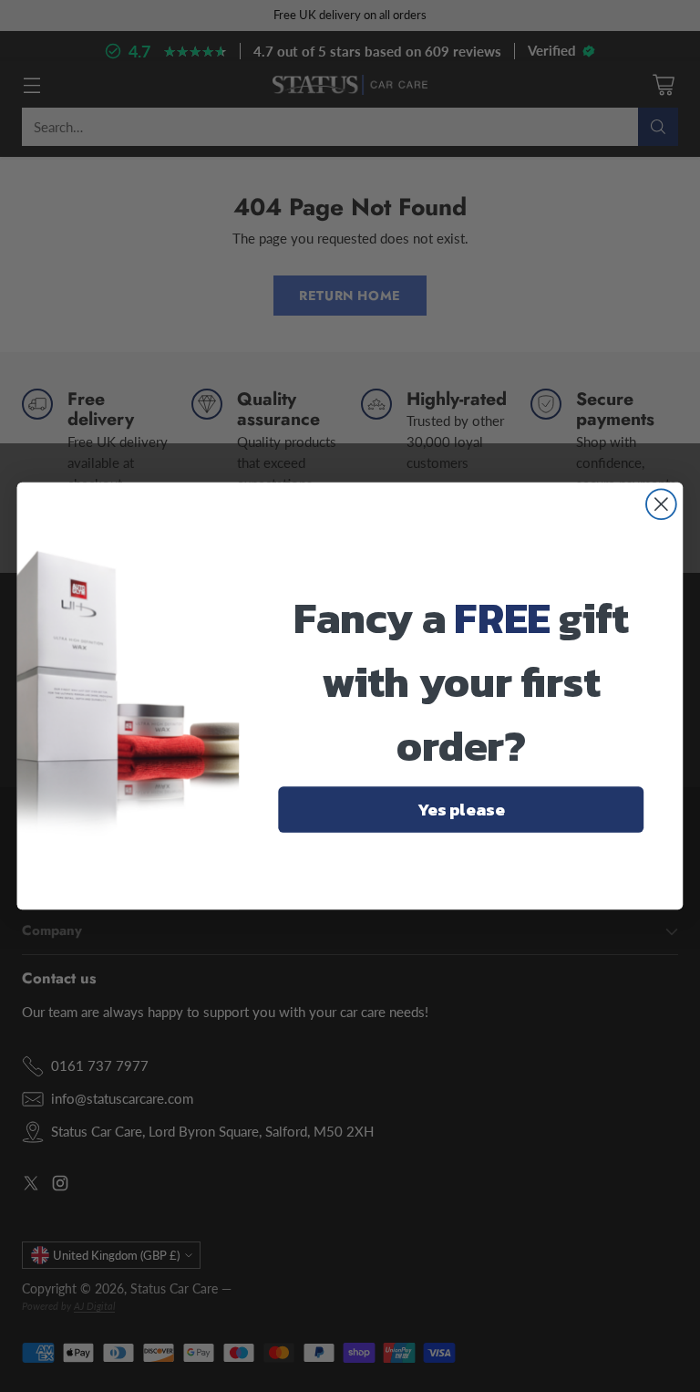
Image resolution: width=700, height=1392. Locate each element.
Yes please (461, 809)
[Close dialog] (661, 504)
